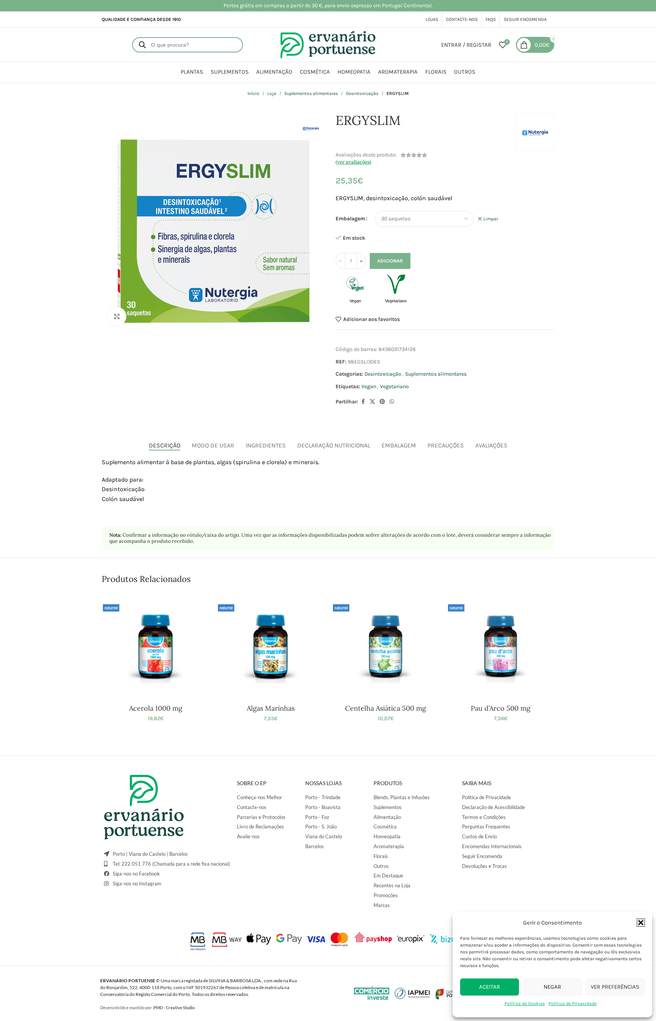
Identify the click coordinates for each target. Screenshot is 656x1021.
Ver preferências (615, 986)
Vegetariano (394, 386)
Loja (271, 93)
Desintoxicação (362, 93)
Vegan (368, 386)
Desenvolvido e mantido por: (147, 1007)
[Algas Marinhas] (270, 646)
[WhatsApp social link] (391, 402)
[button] (641, 922)
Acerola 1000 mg (155, 708)
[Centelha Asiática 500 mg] (385, 646)
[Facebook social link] (362, 402)
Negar (552, 986)
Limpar (490, 218)
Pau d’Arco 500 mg (500, 708)
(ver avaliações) (353, 162)
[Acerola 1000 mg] (155, 646)
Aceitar (489, 986)
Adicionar (390, 261)
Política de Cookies (525, 1003)
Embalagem (350, 218)
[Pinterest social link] (382, 402)
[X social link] (372, 402)
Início (253, 93)
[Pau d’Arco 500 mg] (500, 646)
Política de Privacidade (573, 1003)
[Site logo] (328, 44)
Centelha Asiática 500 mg (385, 708)
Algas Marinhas (271, 708)
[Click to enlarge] (116, 316)
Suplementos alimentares (311, 93)
